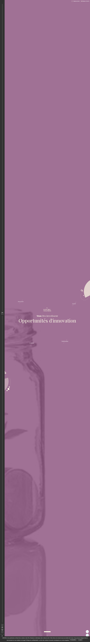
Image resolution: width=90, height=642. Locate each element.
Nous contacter (87, 635)
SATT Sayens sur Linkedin (2, 630)
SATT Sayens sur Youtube (2, 632)
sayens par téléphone (87, 631)
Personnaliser (73, 639)
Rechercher (2, 625)
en (2, 635)
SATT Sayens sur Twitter (2, 627)
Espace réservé (86, 1)
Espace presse (76, 1)
